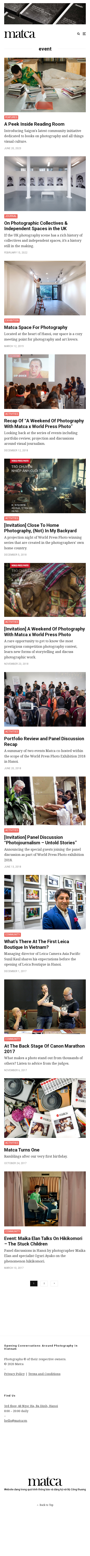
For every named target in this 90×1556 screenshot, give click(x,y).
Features (11, 117)
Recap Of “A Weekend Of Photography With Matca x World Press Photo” (44, 423)
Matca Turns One (22, 1150)
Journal (11, 216)
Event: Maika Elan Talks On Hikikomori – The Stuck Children (43, 1241)
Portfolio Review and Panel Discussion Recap (44, 741)
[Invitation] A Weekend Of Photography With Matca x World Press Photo (44, 631)
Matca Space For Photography (35, 327)
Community (12, 934)
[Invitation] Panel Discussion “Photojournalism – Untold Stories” (40, 840)
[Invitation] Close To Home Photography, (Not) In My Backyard (40, 528)
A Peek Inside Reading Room (34, 124)
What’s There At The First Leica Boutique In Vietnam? (36, 944)
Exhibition (12, 320)
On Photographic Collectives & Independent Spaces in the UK (36, 226)
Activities (11, 413)
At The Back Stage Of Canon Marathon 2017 (44, 1048)
